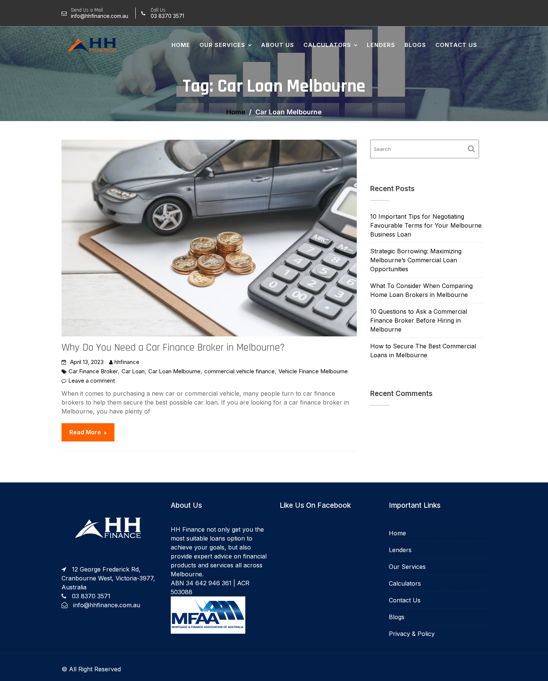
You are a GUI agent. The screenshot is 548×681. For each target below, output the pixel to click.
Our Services (222, 44)
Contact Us (456, 44)
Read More (85, 432)
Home (180, 44)
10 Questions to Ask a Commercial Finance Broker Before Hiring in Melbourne (418, 320)
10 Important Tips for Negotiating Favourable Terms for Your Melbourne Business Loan (426, 225)
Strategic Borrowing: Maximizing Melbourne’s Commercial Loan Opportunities (416, 260)
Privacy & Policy (412, 633)
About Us (277, 44)
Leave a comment (91, 380)
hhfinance (126, 361)
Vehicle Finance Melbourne (313, 371)
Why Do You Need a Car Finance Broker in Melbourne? (173, 347)
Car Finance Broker (93, 371)
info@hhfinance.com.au (106, 605)
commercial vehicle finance (239, 371)
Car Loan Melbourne (174, 371)
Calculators (327, 44)
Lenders (381, 44)
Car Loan (133, 371)
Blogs (415, 44)
